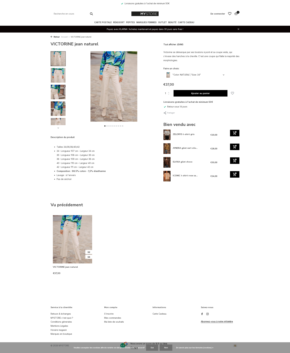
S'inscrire (109, 313)
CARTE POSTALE (103, 22)
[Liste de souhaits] (229, 14)
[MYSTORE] (145, 14)
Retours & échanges (61, 313)
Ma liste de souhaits (114, 321)
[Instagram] (207, 314)
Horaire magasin (59, 330)
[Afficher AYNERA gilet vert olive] (167, 148)
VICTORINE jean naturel (65, 267)
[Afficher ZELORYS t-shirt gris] (167, 135)
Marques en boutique (61, 334)
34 (88, 257)
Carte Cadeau (186, 22)
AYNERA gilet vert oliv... (185, 147)
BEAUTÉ (172, 22)
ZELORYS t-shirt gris (183, 134)
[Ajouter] (234, 133)
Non (166, 347)
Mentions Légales (59, 326)
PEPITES (130, 22)
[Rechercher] (91, 13)
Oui (152, 347)
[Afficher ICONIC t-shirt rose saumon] (167, 176)
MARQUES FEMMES (146, 22)
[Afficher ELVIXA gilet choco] (167, 162)
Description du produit (63, 137)
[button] (105, 125)
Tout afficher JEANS (173, 44)
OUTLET (162, 22)
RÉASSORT (119, 22)
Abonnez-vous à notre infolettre (217, 321)
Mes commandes (112, 318)
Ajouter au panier (200, 93)
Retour (56, 37)
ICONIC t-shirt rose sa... (185, 175)
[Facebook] (202, 314)
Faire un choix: (171, 68)
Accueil (64, 37)
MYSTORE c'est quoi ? (62, 318)
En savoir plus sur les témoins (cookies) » (194, 347)
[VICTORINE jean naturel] (72, 239)
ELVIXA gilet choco (182, 161)
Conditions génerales (61, 321)
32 (88, 252)
